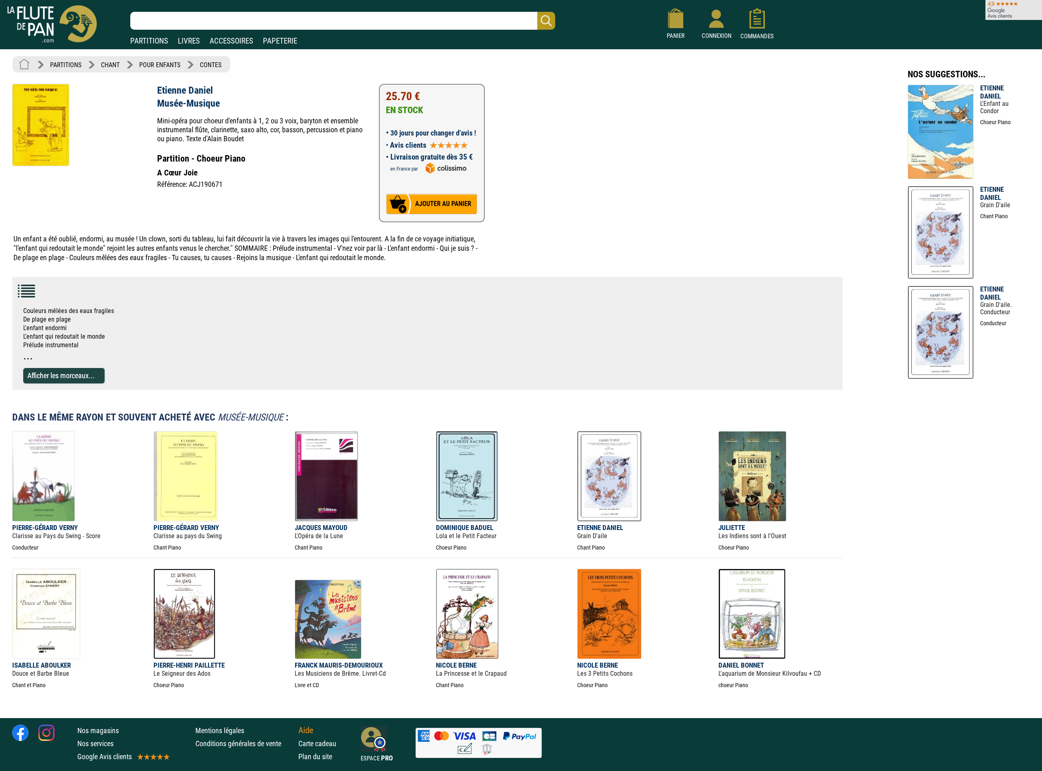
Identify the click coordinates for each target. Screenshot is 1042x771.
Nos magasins (98, 730)
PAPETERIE (280, 41)
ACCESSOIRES (231, 41)
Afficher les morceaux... (61, 375)
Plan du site (315, 756)
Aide (305, 730)
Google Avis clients (104, 756)
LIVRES (189, 41)
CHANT (110, 65)
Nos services (95, 743)
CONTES (210, 65)
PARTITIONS (149, 41)
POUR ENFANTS (159, 65)
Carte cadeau (317, 743)
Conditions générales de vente (244, 743)
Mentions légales (219, 730)
